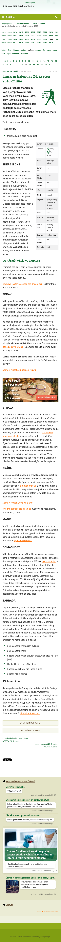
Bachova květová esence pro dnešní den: (23, 284)
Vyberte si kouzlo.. (23, 540)
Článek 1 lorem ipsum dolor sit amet (23, 815)
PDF (56, 72)
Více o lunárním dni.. (30, 713)
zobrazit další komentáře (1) (42, 795)
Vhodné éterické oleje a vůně (17, 508)
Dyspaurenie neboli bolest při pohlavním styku (27, 800)
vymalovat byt (49, 561)
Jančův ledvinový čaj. (13, 347)
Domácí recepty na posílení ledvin (19, 370)
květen (42, 23)
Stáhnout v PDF (32, 730)
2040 (35, 23)
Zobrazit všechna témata (47, 911)
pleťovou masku (28, 485)
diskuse (9, 905)
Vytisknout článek (32, 723)
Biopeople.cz (30, 3)
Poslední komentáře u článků (20, 781)
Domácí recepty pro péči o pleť (17, 502)
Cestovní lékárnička (15, 787)
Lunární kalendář (22, 23)
